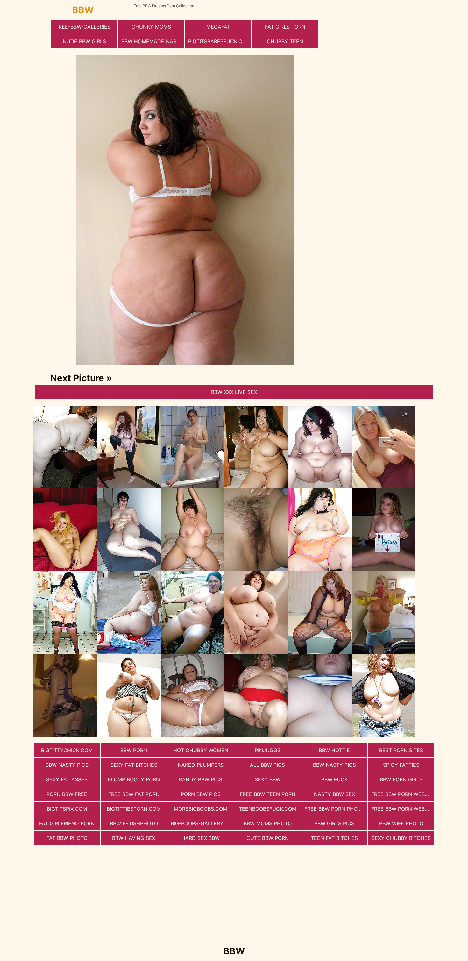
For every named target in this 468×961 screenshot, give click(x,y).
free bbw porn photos (335, 809)
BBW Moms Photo (268, 823)
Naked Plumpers (201, 765)
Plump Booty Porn (134, 779)
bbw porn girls (401, 779)
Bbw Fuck (334, 779)
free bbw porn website (402, 794)
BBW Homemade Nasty (152, 41)
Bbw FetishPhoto (134, 823)
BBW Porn (133, 750)
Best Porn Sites (401, 750)
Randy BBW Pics (200, 779)
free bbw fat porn (134, 794)
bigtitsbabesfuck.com (219, 41)
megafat (218, 27)
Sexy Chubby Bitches (401, 838)
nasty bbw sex (334, 794)
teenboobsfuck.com (267, 809)
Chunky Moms (151, 27)
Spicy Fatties (401, 765)
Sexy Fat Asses (67, 779)
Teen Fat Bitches (334, 838)
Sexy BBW (267, 779)
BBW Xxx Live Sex (234, 392)
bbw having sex (133, 838)
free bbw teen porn (267, 794)
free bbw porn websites (402, 809)
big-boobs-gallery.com (202, 823)
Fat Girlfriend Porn (67, 823)
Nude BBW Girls (84, 41)
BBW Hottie (334, 750)
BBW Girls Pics (334, 823)
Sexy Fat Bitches (133, 765)
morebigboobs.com (200, 809)
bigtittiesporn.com (134, 809)
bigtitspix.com (67, 809)
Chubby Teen (285, 41)
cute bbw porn (267, 838)
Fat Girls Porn (285, 27)
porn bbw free (66, 794)
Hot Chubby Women (200, 750)
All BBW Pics (267, 765)
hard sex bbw (200, 838)
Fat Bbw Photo (67, 838)
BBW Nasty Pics (67, 765)
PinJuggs (267, 750)
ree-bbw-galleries (84, 27)
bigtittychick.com (67, 750)
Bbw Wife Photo (401, 823)
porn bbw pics (201, 794)
